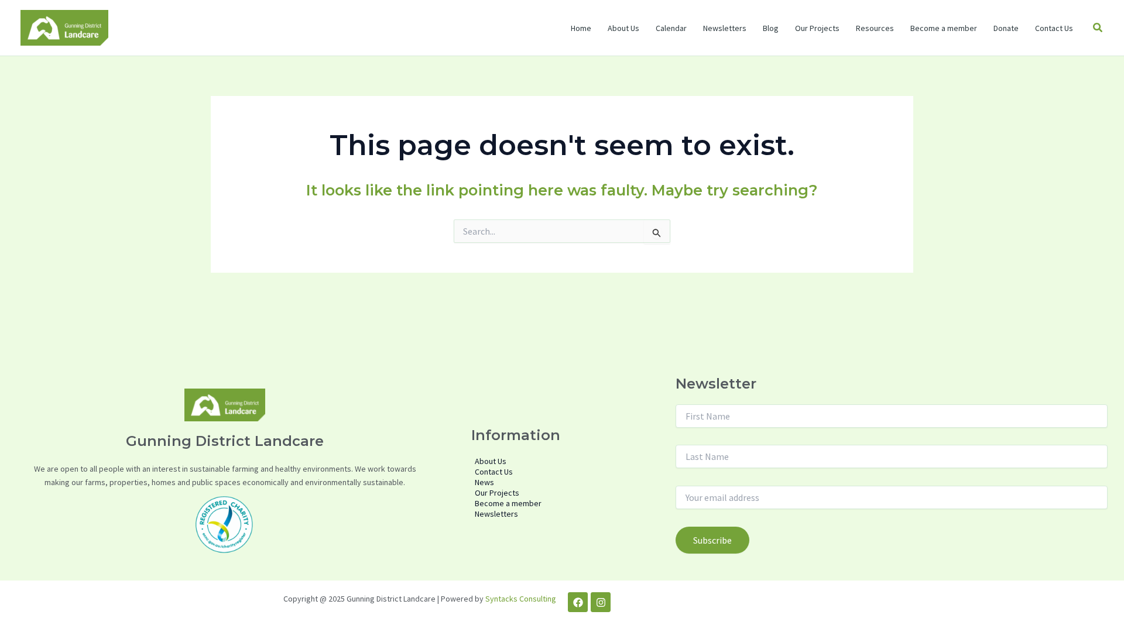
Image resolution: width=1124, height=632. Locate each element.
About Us (623, 28)
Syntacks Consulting (520, 598)
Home (581, 28)
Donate (1006, 28)
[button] (1098, 28)
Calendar (671, 28)
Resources (875, 28)
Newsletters (724, 28)
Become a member (943, 28)
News (484, 482)
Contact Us (1054, 28)
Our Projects (817, 28)
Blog (771, 28)
